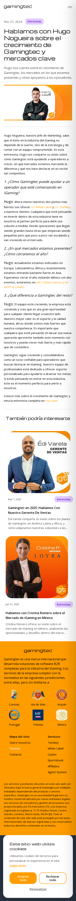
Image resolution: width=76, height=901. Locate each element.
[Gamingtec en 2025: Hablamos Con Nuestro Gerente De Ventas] (38, 480)
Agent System (57, 772)
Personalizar (38, 889)
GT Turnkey (63, 207)
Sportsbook (55, 760)
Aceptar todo (23, 878)
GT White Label (41, 207)
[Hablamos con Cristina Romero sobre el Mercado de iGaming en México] (38, 585)
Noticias (15, 748)
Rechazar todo (52, 878)
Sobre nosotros (20, 742)
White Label (56, 748)
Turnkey (53, 742)
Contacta (15, 754)
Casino (52, 754)
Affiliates (53, 766)
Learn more (18, 865)
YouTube (51, 400)
